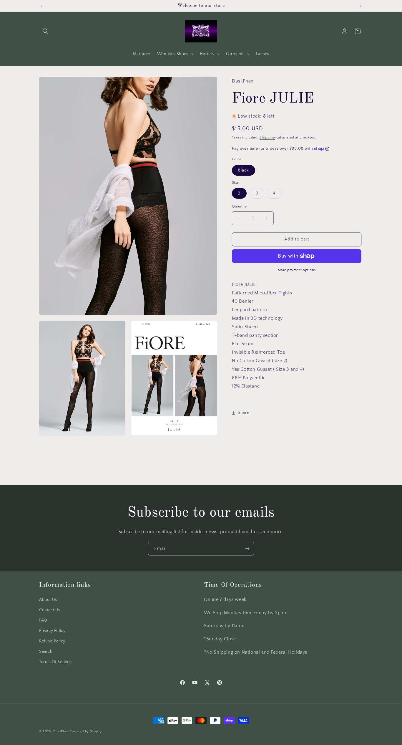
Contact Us (49, 610)
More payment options (297, 270)
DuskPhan (61, 731)
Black (243, 170)
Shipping (267, 137)
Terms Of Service (55, 662)
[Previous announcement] (41, 5)
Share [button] (243, 412)
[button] (45, 31)
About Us (48, 599)
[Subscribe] (247, 549)
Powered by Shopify (86, 731)
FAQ (43, 620)
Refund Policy (52, 641)
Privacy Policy (52, 631)
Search (46, 651)
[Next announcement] (360, 5)
